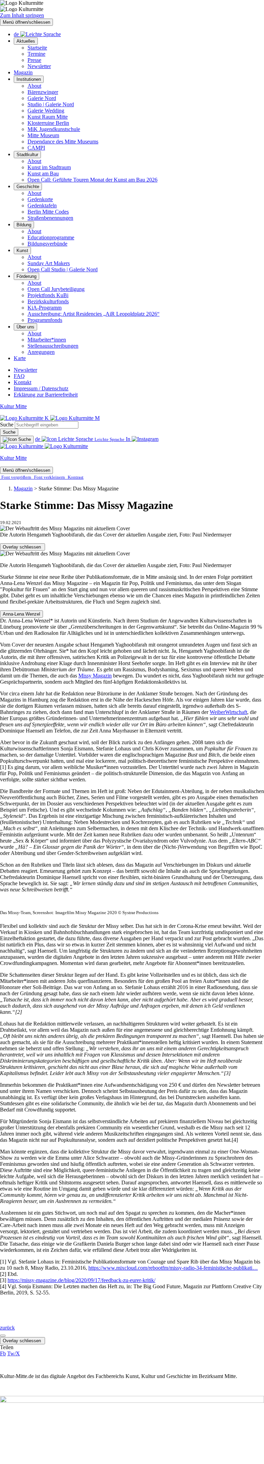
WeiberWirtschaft (228, 712)
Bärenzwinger (43, 92)
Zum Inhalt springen (22, 15)
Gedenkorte (40, 199)
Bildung (23, 224)
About (34, 86)
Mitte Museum (43, 135)
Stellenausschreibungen (53, 346)
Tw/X (13, 1353)
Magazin (23, 72)
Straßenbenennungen (50, 218)
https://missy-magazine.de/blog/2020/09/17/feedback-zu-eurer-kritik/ (81, 1280)
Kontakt (22, 382)
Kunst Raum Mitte (48, 117)
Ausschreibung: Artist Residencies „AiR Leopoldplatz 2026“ (94, 314)
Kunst (22, 250)
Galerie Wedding (46, 110)
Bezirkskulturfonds (48, 301)
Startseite (37, 48)
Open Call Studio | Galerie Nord (63, 269)
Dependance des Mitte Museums (63, 141)
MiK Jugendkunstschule (54, 129)
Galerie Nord (42, 98)
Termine (36, 54)
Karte (20, 358)
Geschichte (27, 186)
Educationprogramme (51, 237)
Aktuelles (25, 41)
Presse (34, 60)
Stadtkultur (27, 154)
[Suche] (17, 439)
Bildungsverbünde (47, 244)
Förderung (26, 276)
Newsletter (39, 66)
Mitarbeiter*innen (47, 340)
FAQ (19, 376)
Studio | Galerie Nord (51, 104)
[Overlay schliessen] (3, 1336)
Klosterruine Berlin (48, 123)
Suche (6, 424)
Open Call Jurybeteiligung (56, 289)
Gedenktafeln (42, 205)
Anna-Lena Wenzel (21, 614)
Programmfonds (45, 320)
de (17, 34)
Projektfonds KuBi (48, 295)
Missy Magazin (95, 676)
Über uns (25, 326)
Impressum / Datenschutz (41, 388)
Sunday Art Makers (49, 263)
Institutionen (28, 79)
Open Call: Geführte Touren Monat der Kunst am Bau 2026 (92, 180)
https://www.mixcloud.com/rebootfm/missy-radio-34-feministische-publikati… (173, 1268)
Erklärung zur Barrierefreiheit (46, 395)
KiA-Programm (45, 308)
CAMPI (36, 148)
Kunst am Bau (43, 173)
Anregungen (41, 352)
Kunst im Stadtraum (49, 167)
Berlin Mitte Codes (48, 212)
